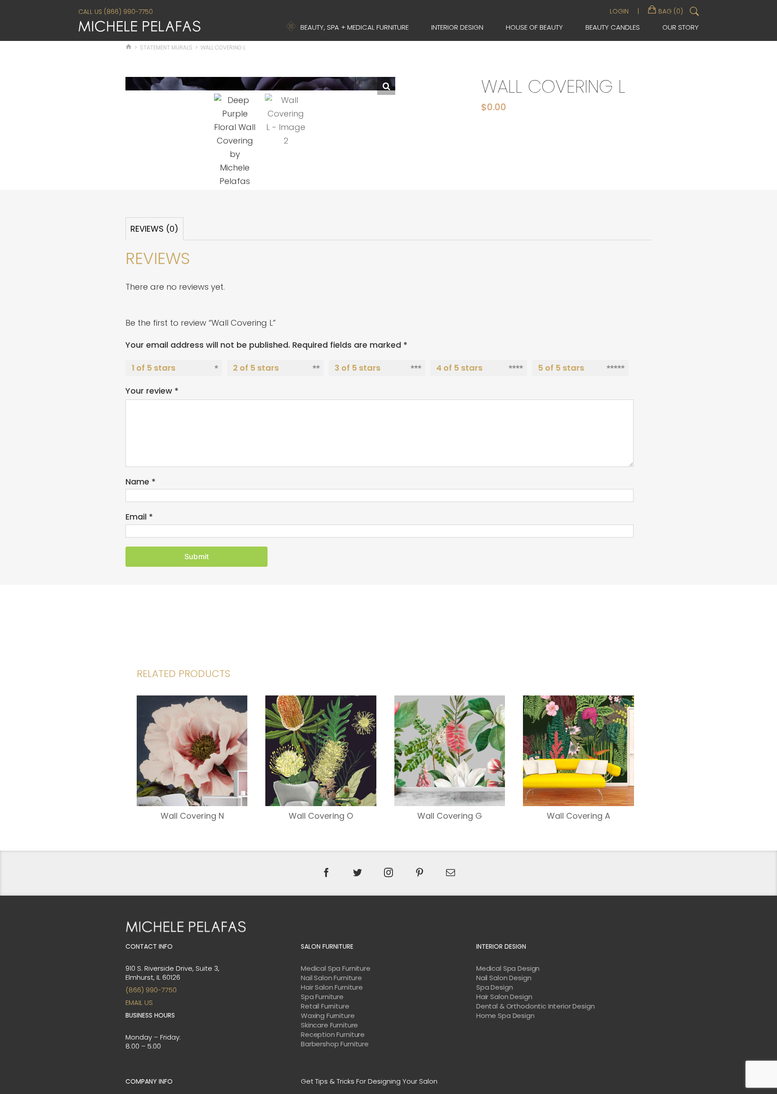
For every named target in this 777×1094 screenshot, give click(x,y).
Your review (152, 390)
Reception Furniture (333, 1034)
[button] (386, 86)
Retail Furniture (325, 1006)
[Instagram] (388, 872)
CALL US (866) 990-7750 (115, 11)
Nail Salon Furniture (331, 977)
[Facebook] (326, 872)
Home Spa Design (505, 1015)
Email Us (139, 1002)
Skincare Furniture (329, 1025)
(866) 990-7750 (151, 990)
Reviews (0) (154, 228)
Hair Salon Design (504, 996)
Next (389, 133)
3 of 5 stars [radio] (357, 367)
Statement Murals (166, 47)
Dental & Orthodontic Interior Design (535, 1006)
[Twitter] (357, 872)
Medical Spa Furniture (336, 968)
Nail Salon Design (503, 977)
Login (619, 11)
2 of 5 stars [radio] (256, 367)
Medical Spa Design (508, 968)
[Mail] (450, 872)
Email (139, 516)
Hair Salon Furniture (332, 987)
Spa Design (494, 987)
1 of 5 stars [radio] (153, 367)
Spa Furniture (322, 996)
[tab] (154, 228)
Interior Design (457, 27)
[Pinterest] (419, 872)
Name (140, 481)
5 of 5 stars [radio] (561, 367)
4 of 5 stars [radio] (459, 367)
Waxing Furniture (328, 1015)
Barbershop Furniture (335, 1044)
